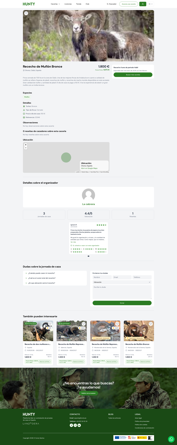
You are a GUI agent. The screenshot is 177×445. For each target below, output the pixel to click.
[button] (25, 144)
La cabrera (88, 204)
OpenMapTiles (94, 172)
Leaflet (77, 172)
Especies (27, 92)
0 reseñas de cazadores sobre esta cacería (44, 131)
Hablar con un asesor (88, 393)
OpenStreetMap (104, 172)
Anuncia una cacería (129, 4)
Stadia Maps (85, 172)
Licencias (68, 4)
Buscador (112, 4)
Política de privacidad (142, 421)
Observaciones (30, 122)
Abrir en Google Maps (89, 168)
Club (87, 4)
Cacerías (54, 4)
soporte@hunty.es (80, 418)
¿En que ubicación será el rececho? (41, 283)
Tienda (78, 4)
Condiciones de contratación (144, 428)
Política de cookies (141, 425)
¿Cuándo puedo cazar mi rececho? (41, 273)
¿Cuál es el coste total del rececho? (41, 278)
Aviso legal (138, 418)
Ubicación (28, 139)
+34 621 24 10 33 (81, 421)
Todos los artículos (114, 418)
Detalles (27, 103)
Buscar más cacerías (133, 75)
